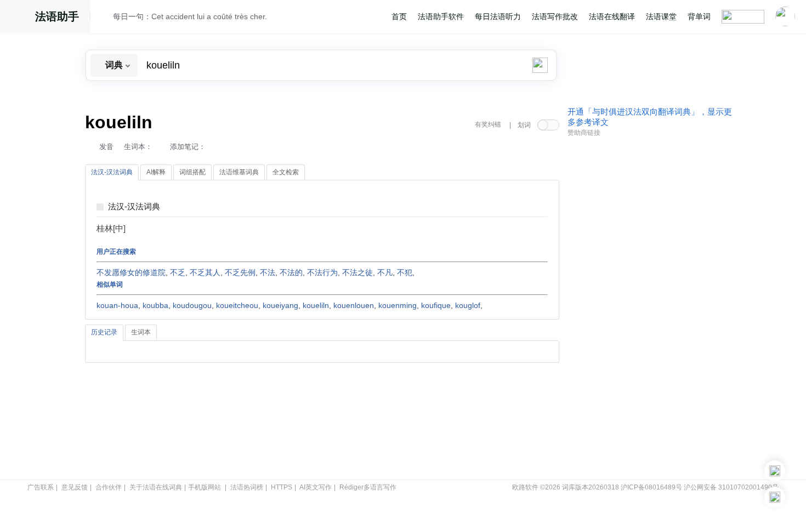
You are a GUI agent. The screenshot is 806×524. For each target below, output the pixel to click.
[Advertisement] (649, 308)
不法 (267, 272)
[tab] (112, 172)
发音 (106, 147)
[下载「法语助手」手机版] (774, 470)
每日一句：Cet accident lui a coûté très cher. (190, 16)
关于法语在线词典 (155, 487)
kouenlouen (353, 305)
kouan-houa (117, 305)
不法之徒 (357, 272)
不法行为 (322, 272)
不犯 (404, 272)
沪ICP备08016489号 (651, 487)
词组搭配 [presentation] (192, 172)
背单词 (699, 16)
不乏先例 (240, 272)
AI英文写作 (315, 487)
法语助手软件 (441, 16)
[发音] (104, 18)
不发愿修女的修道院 (131, 272)
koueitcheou (237, 305)
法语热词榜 (246, 487)
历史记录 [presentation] (104, 332)
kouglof (467, 305)
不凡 (385, 272)
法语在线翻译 (612, 16)
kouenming (397, 305)
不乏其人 (205, 272)
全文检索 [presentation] (286, 172)
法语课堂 (661, 16)
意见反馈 (74, 487)
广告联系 (40, 487)
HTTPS (281, 487)
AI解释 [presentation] (156, 172)
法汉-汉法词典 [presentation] (112, 172)
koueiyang (280, 305)
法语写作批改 (555, 16)
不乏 (177, 272)
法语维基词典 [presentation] (239, 172)
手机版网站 (204, 487)
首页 (399, 16)
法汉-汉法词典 (134, 207)
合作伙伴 (108, 487)
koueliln (316, 305)
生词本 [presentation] (141, 332)
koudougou (192, 305)
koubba (155, 305)
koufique (436, 305)
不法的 (291, 272)
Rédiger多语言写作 (367, 487)
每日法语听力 (498, 16)
